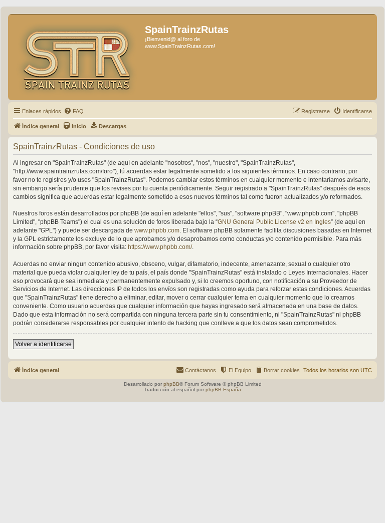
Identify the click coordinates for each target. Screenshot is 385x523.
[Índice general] (78, 57)
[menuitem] (74, 111)
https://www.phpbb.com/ (160, 246)
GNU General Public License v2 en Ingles (274, 221)
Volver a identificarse (43, 344)
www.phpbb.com (156, 230)
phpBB (171, 384)
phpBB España (223, 389)
